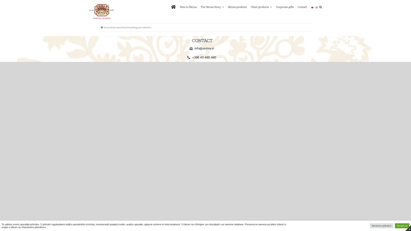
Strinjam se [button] (402, 226)
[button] (320, 6)
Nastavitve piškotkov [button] (381, 226)
